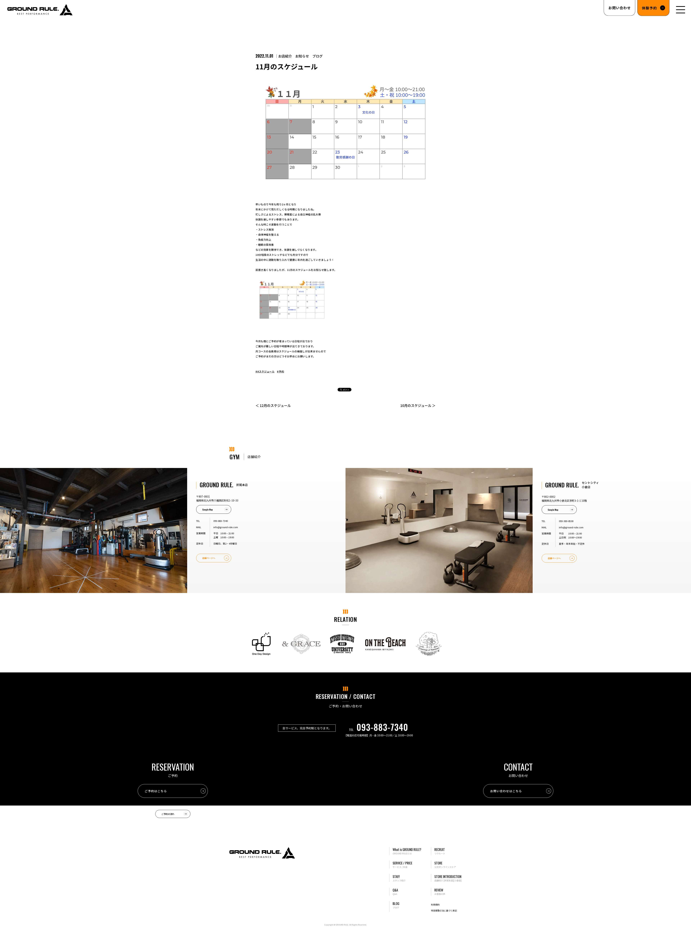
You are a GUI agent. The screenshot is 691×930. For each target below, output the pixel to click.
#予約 (280, 371)
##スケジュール (265, 371)
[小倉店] (458, 880)
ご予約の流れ (167, 813)
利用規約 (435, 904)
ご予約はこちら (156, 791)
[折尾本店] (449, 880)
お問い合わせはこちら (506, 791)
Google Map (207, 509)
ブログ (317, 55)
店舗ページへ (208, 557)
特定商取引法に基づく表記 (444, 910)
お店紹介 (285, 55)
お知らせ (302, 55)
